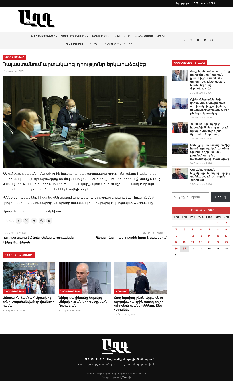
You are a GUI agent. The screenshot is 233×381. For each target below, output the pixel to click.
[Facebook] (19, 221)
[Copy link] (49, 221)
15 (218, 235)
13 (201, 235)
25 (184, 248)
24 (176, 248)
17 (176, 242)
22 (218, 242)
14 (209, 235)
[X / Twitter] (26, 221)
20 (200, 242)
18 (184, 242)
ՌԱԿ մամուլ (122, 36)
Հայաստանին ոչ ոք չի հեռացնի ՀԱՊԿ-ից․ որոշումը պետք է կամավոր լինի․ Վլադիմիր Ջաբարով (209, 129)
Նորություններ (43, 36)
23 (226, 242)
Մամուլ (93, 44)
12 (192, 235)
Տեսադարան (75, 44)
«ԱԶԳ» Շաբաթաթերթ (150, 36)
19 (192, 242)
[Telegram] (34, 221)
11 (184, 235)
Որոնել (220, 197)
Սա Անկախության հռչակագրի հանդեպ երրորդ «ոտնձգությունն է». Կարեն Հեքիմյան (210, 175)
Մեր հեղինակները (118, 44)
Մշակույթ (99, 36)
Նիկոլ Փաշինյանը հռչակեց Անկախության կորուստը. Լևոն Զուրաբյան (83, 301)
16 (226, 235)
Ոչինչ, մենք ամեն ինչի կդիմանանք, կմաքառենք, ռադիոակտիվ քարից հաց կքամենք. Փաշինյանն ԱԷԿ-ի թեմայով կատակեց (209, 106)
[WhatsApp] (42, 221)
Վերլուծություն (73, 36)
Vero (125, 377)
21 (209, 242)
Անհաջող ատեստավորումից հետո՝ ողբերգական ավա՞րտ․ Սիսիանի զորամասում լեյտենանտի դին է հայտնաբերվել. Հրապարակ (210, 152)
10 (176, 235)
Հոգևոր (121, 291)
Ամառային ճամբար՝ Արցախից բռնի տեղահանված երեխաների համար (29, 301)
